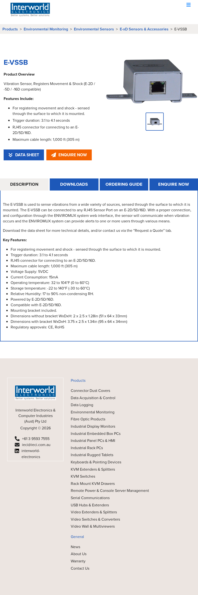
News (75, 547)
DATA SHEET (27, 155)
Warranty (78, 561)
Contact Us (80, 568)
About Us (78, 554)
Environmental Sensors (94, 29)
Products (10, 29)
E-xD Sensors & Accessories (144, 29)
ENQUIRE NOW (72, 155)
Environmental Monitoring (46, 29)
